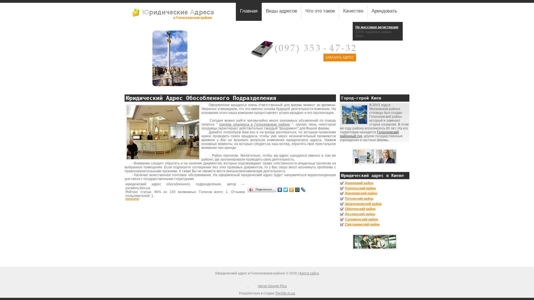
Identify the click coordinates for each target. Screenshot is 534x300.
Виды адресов (281, 11)
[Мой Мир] (297, 189)
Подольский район (360, 188)
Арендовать (384, 11)
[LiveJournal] (303, 189)
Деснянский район (360, 214)
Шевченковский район (363, 204)
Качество (353, 11)
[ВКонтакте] (280, 189)
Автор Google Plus (272, 286)
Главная (249, 11)
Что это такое (320, 11)
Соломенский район (361, 219)
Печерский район (359, 199)
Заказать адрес (339, 57)
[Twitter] (286, 189)
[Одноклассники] (292, 189)
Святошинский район (362, 224)
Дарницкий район (359, 183)
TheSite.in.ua (285, 293)
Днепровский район (361, 193)
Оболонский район (360, 209)
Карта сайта (309, 273)
